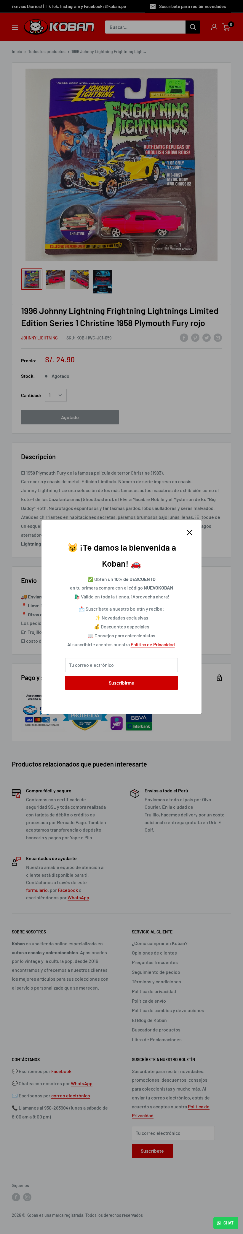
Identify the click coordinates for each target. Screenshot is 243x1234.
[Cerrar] (190, 531)
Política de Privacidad (153, 644)
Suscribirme (121, 682)
